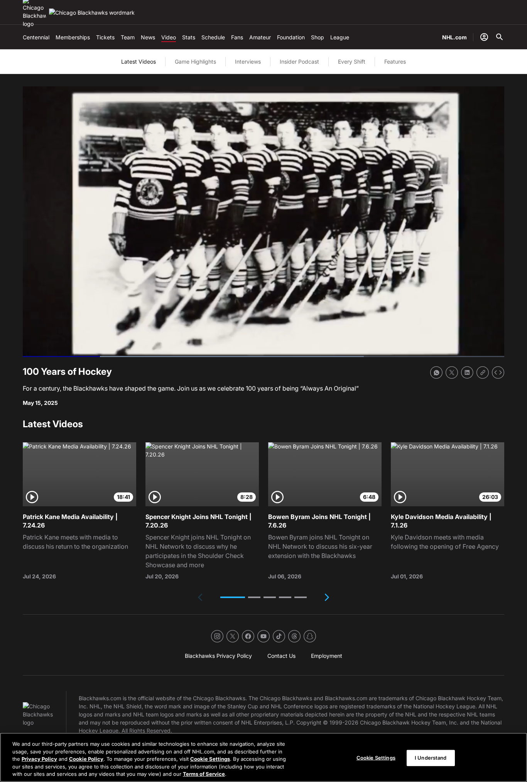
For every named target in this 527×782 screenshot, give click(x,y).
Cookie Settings (210, 759)
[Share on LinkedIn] (467, 372)
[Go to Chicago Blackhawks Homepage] (92, 12)
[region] (263, 757)
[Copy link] (482, 372)
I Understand (431, 758)
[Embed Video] (498, 372)
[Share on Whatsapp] (436, 372)
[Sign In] (484, 37)
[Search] (499, 37)
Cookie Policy (86, 759)
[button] (232, 597)
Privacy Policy (39, 759)
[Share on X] (452, 372)
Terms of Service (204, 774)
